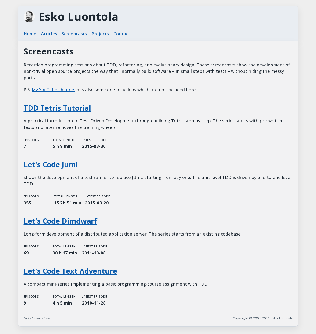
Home (30, 33)
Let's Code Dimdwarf (60, 221)
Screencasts (74, 33)
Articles (49, 33)
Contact (121, 33)
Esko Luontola (78, 16)
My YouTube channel (53, 89)
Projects (100, 33)
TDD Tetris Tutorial (57, 108)
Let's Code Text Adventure (70, 271)
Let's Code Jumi (51, 164)
